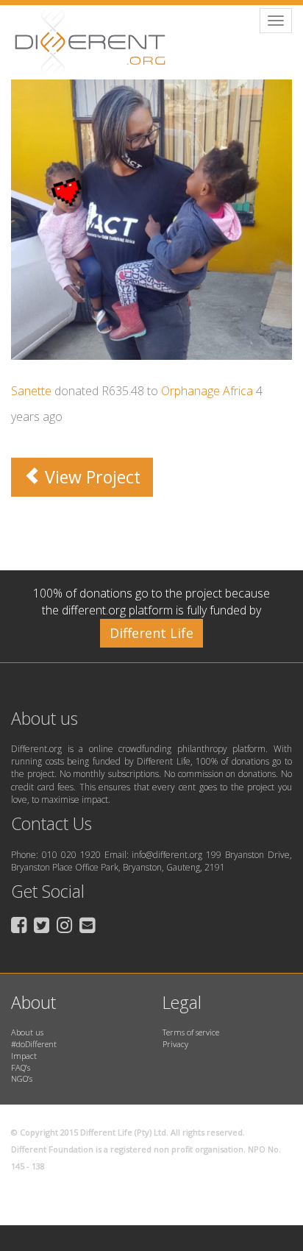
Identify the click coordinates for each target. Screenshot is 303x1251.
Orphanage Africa (207, 391)
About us (27, 1032)
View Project (90, 477)
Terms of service (191, 1032)
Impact (24, 1055)
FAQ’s (20, 1067)
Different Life (151, 633)
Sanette (31, 391)
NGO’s (21, 1078)
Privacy (175, 1043)
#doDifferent (34, 1043)
